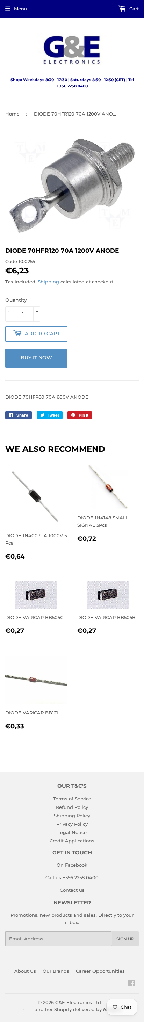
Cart (133, 9)
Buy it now (36, 358)
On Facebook (72, 865)
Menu (20, 9)
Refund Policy (72, 807)
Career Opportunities (100, 971)
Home (12, 114)
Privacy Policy (72, 824)
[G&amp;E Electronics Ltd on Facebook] (131, 984)
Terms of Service (72, 799)
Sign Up (125, 938)
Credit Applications (72, 841)
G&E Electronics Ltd (78, 1002)
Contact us (72, 890)
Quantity (16, 300)
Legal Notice (72, 832)
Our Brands (56, 971)
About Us (25, 971)
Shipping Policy (72, 815)
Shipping (48, 282)
